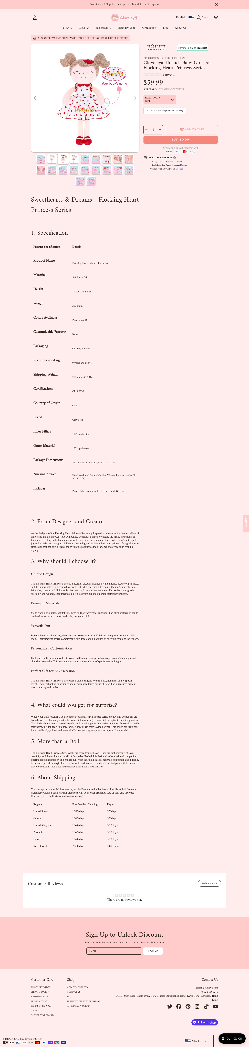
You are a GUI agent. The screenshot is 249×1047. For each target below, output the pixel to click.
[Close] (216, 4)
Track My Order (40, 987)
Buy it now (181, 139)
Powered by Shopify (33, 1039)
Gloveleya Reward (42, 1015)
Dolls (82, 28)
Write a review (209, 883)
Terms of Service (41, 1006)
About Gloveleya (77, 987)
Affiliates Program (78, 1006)
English (181, 17)
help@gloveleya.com (206, 987)
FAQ (69, 996)
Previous (35, 98)
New (66, 28)
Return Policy (39, 996)
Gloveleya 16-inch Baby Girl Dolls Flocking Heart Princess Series (84, 38)
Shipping (148, 89)
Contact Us (73, 992)
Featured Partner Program (83, 1001)
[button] (204, 17)
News (34, 1010)
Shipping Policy (40, 992)
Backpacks (102, 28)
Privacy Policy (39, 1001)
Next (135, 98)
